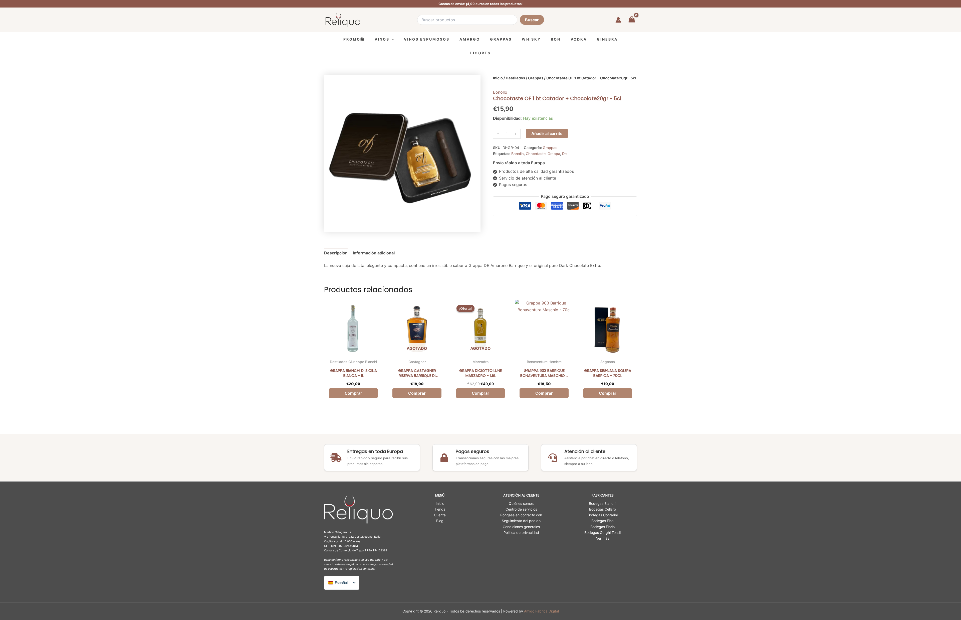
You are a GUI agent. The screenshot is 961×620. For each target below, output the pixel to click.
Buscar (532, 19)
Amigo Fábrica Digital (541, 611)
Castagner (417, 362)
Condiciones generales (521, 527)
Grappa (554, 153)
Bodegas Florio (602, 527)
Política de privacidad (521, 532)
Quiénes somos (521, 503)
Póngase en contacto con (521, 515)
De (564, 153)
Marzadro (480, 362)
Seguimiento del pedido (521, 521)
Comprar (417, 393)
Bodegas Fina (602, 521)
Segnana (607, 362)
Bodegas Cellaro (602, 509)
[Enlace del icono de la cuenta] (618, 20)
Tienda (439, 509)
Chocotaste (536, 153)
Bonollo (500, 92)
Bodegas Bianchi (602, 503)
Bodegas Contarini (603, 515)
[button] (391, 39)
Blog (439, 521)
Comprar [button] (353, 393)
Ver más (602, 538)
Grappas (535, 78)
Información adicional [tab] (374, 252)
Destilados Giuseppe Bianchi (353, 362)
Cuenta (440, 515)
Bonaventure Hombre (544, 362)
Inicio (498, 78)
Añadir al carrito (547, 133)
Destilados (515, 78)
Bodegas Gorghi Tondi (602, 532)
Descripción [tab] (336, 252)
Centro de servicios (521, 509)
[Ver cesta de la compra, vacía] (631, 20)
